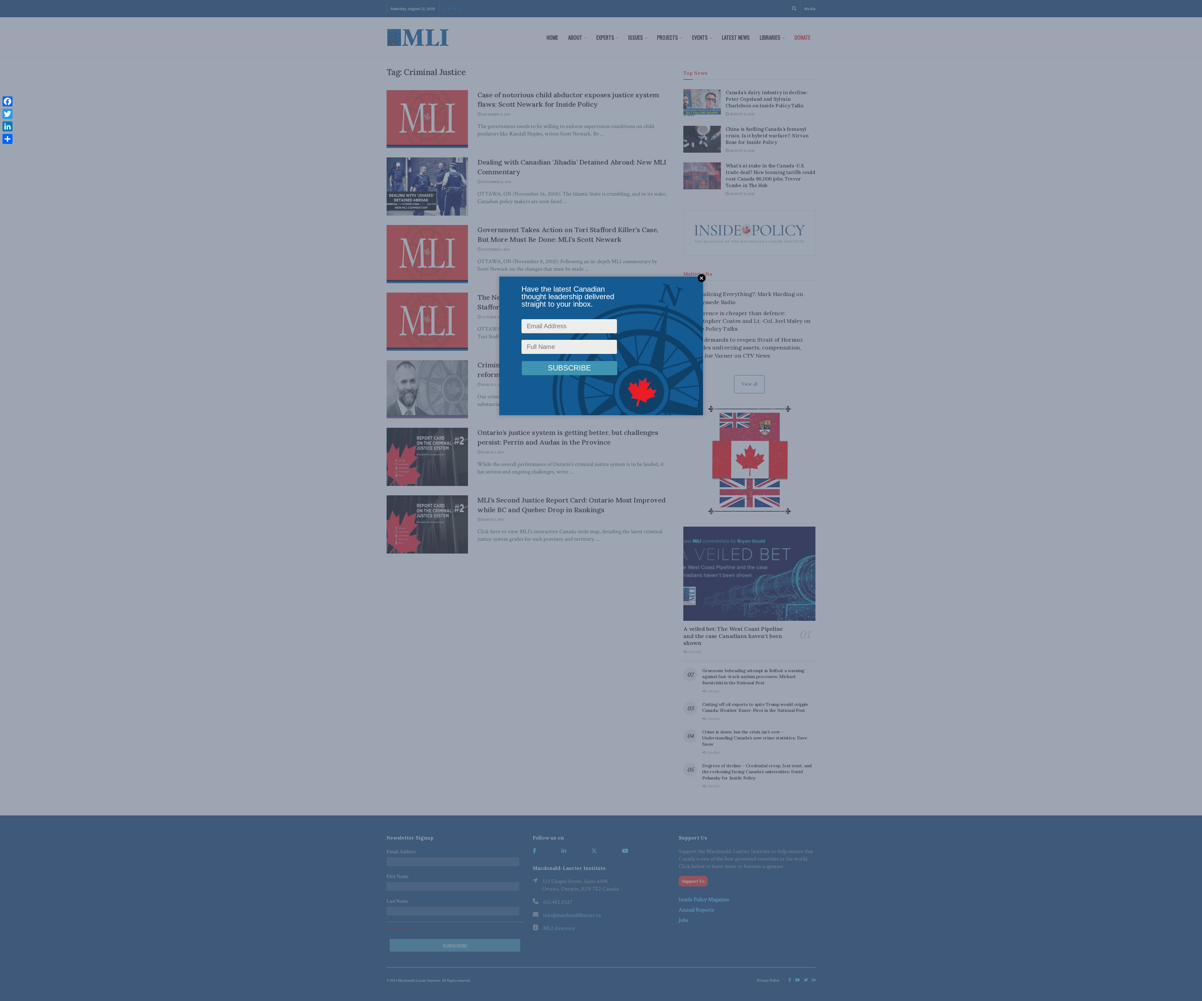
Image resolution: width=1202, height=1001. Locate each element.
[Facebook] (7, 101)
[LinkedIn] (7, 126)
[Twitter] (7, 114)
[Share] (7, 139)
